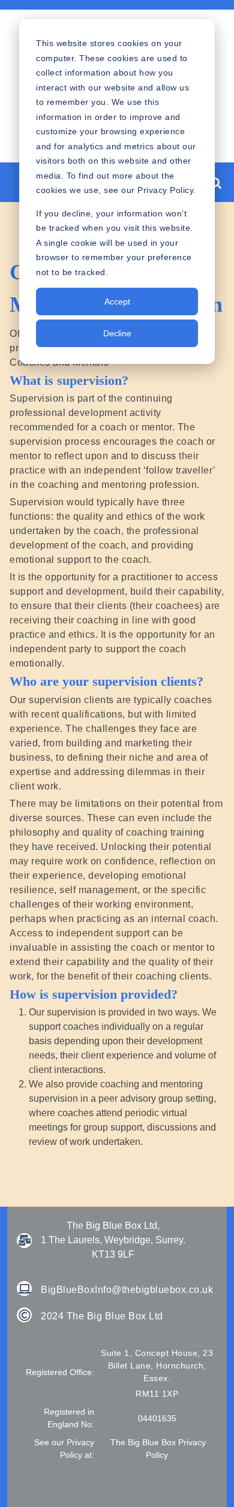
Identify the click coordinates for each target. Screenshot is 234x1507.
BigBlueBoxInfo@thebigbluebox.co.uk (127, 1290)
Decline (117, 333)
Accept (117, 301)
